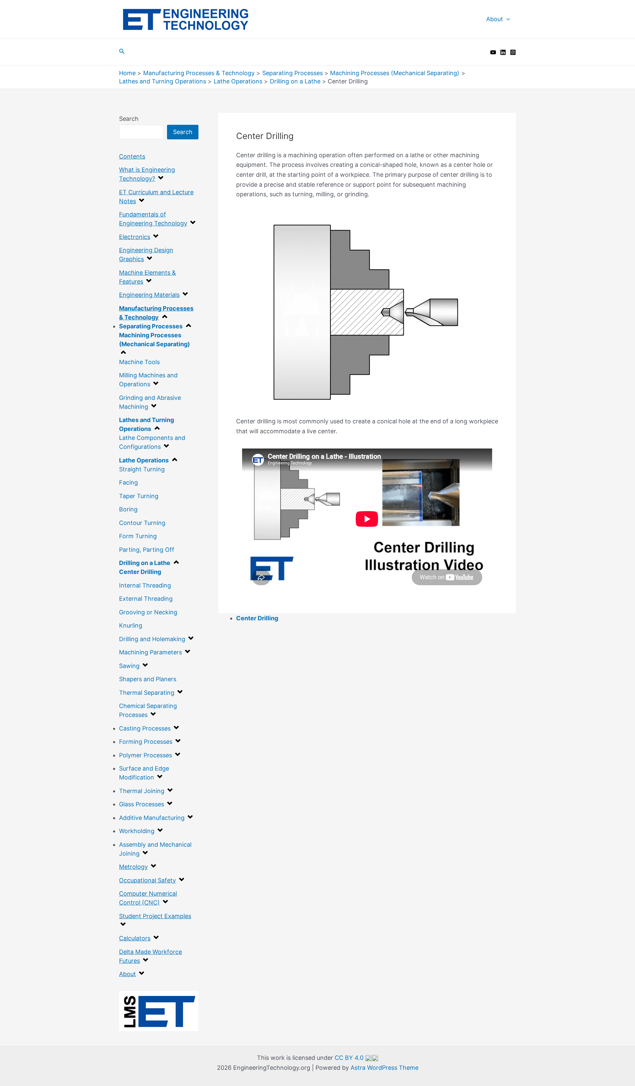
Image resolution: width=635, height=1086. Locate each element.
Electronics (134, 236)
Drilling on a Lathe (144, 562)
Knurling (130, 625)
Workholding (136, 830)
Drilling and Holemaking (152, 639)
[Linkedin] (503, 52)
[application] (506, 19)
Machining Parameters (150, 652)
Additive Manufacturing (152, 817)
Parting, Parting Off (146, 549)
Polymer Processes (145, 755)
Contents (132, 156)
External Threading (146, 598)
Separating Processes (151, 326)
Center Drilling (140, 571)
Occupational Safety (147, 880)
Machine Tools (139, 361)
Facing (128, 482)
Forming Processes (145, 741)
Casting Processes (145, 728)
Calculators (134, 938)
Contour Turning (142, 522)
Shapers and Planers (147, 679)
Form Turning (138, 536)
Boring (128, 509)
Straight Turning (142, 469)
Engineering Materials (149, 294)
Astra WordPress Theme (384, 1067)
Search (129, 118)
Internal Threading (145, 585)
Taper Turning (138, 496)
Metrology (133, 866)
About (494, 19)
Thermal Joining (141, 790)
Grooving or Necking (148, 612)
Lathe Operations (144, 460)
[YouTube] (493, 52)
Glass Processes (141, 804)
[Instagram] (513, 52)
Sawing (129, 665)
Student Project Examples (155, 916)
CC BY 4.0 (350, 1057)
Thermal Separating (146, 692)
